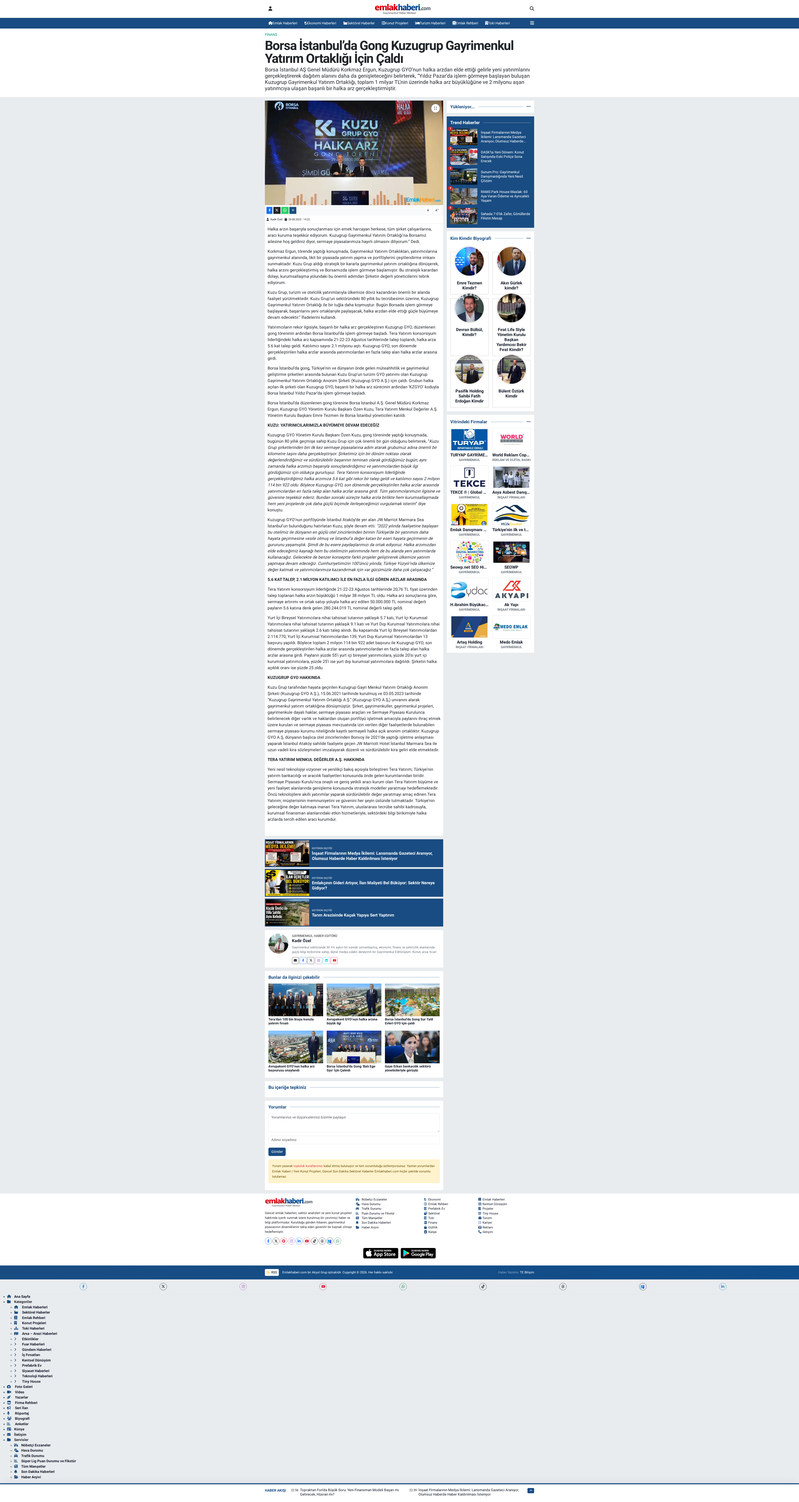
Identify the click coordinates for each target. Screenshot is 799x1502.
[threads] (563, 1286)
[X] (276, 1241)
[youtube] (323, 1286)
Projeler (488, 1209)
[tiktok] (483, 1286)
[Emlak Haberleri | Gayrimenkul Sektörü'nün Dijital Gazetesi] (403, 9)
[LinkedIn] (299, 1241)
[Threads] (322, 1241)
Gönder (277, 1152)
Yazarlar (21, 1397)
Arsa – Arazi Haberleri (39, 1333)
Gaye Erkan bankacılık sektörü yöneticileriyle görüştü (408, 1068)
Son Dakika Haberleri (376, 1222)
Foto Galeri (23, 1387)
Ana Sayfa (22, 1296)
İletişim (20, 1434)
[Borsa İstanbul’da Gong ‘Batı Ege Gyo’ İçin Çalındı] (354, 1047)
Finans (271, 34)
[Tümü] (529, 107)
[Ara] (532, 9)
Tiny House (490, 1213)
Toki (431, 1218)
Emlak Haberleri (284, 23)
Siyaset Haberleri (35, 1371)
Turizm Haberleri (432, 23)
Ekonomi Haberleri (321, 23)
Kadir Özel (276, 219)
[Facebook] (303, 960)
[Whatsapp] (337, 1241)
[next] (642, 1286)
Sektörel (434, 1213)
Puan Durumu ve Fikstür (378, 1213)
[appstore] (381, 1253)
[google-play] (418, 1253)
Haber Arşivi (370, 1227)
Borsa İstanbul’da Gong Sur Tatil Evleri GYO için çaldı (409, 1021)
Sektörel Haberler (361, 23)
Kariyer (487, 1222)
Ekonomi (434, 1199)
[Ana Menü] (532, 23)
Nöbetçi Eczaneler (374, 1199)
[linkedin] (722, 1286)
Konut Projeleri (396, 23)
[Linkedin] (326, 960)
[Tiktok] (314, 1241)
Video (19, 1392)
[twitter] (163, 1286)
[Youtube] (334, 960)
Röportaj (21, 1413)
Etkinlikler (29, 1339)
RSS (273, 1272)
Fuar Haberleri (33, 1344)
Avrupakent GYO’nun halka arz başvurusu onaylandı (291, 1068)
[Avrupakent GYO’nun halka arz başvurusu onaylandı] (295, 1047)
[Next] (329, 1241)
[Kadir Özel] (278, 943)
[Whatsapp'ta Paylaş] (285, 210)
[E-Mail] (295, 960)
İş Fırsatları (30, 1355)
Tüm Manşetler (372, 1218)
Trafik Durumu (371, 1209)
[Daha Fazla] (292, 210)
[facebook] (83, 1286)
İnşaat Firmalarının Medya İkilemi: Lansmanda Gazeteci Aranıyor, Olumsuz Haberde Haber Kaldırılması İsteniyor (468, 1492)
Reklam (488, 1227)
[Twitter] (310, 960)
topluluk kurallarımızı (309, 1166)
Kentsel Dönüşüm (495, 1204)
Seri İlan (21, 1408)
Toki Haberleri (499, 23)
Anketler (21, 1424)
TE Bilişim (527, 1272)
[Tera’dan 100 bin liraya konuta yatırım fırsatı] (295, 1000)
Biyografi (22, 1418)
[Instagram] (318, 960)
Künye (432, 1232)
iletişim (488, 1232)
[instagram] (243, 1286)
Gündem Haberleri (36, 1350)
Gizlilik (433, 1227)
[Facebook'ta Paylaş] (269, 210)
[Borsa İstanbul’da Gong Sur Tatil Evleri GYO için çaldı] (412, 1000)
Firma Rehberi (25, 1403)
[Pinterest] (283, 1241)
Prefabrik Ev (436, 1209)
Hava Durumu (371, 1204)
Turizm (487, 1218)
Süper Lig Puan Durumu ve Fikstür (48, 1461)
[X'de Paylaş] (276, 210)
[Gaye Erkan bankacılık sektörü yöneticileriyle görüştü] (412, 1047)
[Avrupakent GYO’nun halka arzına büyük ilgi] (354, 1000)
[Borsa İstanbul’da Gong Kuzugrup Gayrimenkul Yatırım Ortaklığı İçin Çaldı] (354, 153)
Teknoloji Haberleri (37, 1376)
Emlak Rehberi (467, 23)
